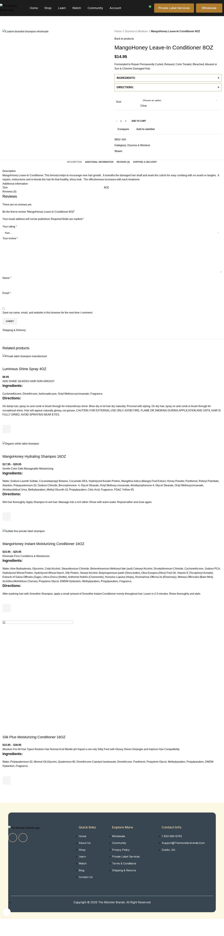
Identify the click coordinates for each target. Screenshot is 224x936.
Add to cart (139, 121)
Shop (47, 8)
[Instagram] (23, 837)
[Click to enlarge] (6, 912)
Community (95, 8)
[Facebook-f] (12, 837)
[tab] (74, 162)
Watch (76, 8)
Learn (62, 8)
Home (34, 8)
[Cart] (149, 8)
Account (115, 8)
